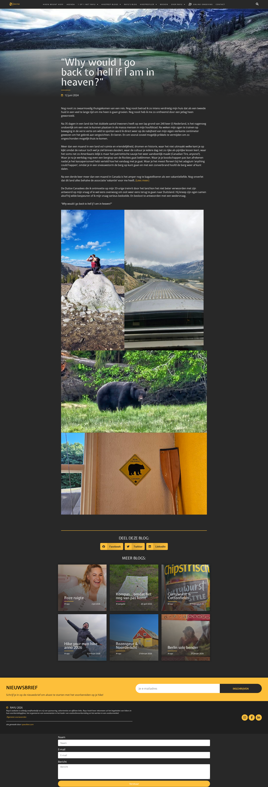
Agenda (71, 4)
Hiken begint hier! (53, 4)
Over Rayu (176, 4)
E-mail (61, 749)
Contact (220, 4)
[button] (257, 4)
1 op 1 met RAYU (87, 4)
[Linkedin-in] (259, 717)
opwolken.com (28, 724)
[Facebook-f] (252, 717)
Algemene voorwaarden (16, 717)
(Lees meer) (142, 180)
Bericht (62, 761)
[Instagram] (245, 717)
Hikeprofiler (147, 4)
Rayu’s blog (130, 4)
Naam (61, 737)
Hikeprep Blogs (109, 4)
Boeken (164, 4)
